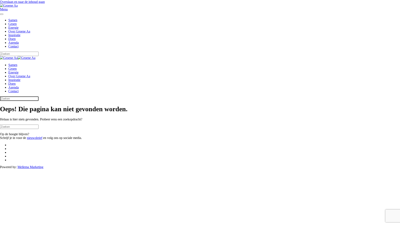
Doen (12, 39)
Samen (12, 20)
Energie (13, 27)
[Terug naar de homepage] (9, 5)
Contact (13, 46)
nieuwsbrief (34, 138)
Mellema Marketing (30, 167)
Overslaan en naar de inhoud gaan (22, 2)
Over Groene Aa (19, 31)
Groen (12, 24)
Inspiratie (14, 35)
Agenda (13, 42)
